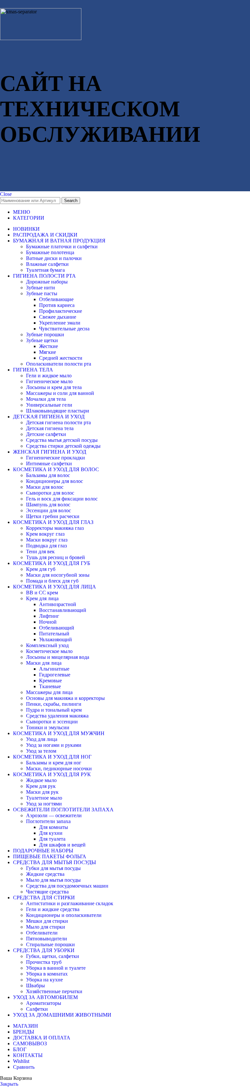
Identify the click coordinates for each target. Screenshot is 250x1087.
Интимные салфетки (49, 463)
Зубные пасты (41, 293)
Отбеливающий (56, 627)
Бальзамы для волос (48, 475)
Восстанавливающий (62, 610)
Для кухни (50, 833)
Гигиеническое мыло (49, 381)
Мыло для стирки (45, 927)
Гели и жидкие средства (52, 909)
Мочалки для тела (46, 399)
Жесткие (48, 346)
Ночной (48, 622)
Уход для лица (41, 739)
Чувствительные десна (64, 328)
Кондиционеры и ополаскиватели (64, 915)
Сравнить (24, 1067)
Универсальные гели (49, 405)
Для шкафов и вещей (62, 845)
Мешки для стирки (47, 921)
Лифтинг (49, 616)
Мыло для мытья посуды (53, 880)
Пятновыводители (46, 938)
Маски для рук (42, 792)
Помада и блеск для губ (52, 581)
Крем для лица (42, 598)
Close (6, 194)
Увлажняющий (55, 639)
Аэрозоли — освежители (54, 815)
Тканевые (50, 686)
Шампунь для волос (48, 504)
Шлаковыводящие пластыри (57, 410)
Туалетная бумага (45, 270)
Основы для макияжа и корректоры (65, 698)
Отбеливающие (56, 299)
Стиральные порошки (50, 944)
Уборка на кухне (44, 979)
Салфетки (37, 1009)
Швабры (35, 985)
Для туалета (52, 839)
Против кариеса (57, 305)
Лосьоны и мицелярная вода (57, 657)
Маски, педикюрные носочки (59, 768)
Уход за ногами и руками (53, 745)
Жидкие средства (45, 874)
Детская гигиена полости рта (58, 422)
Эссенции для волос (48, 510)
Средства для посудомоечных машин (67, 886)
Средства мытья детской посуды (62, 440)
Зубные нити (40, 287)
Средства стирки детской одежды (63, 446)
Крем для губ (40, 569)
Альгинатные (54, 669)
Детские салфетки (46, 434)
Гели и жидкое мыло (49, 375)
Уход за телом (41, 751)
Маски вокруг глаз (46, 540)
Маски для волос (44, 487)
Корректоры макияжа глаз (55, 528)
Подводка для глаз (46, 545)
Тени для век (40, 551)
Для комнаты (53, 827)
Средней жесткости (60, 358)
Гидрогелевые (54, 674)
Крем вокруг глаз (45, 534)
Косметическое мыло (49, 651)
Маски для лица (44, 663)
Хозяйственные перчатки (54, 991)
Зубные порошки (45, 334)
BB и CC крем (42, 592)
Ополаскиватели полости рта (58, 364)
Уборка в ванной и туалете (56, 968)
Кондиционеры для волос (54, 481)
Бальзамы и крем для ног (53, 762)
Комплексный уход (47, 645)
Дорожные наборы (47, 281)
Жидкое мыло (41, 780)
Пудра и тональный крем (54, 710)
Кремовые (50, 680)
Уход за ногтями (44, 803)
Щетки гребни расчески (52, 516)
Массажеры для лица (49, 692)
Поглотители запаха (48, 821)
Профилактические (60, 311)
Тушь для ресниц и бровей (55, 557)
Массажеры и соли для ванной (60, 393)
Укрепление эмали (59, 323)
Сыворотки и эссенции (52, 721)
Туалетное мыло (44, 798)
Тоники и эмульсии (47, 727)
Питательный (54, 633)
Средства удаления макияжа (57, 715)
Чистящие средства (47, 891)
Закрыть (9, 1084)
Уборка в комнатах (47, 974)
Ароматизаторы (43, 1003)
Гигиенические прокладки (55, 457)
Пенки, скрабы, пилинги (53, 704)
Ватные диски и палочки (54, 258)
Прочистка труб (44, 962)
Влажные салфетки (47, 264)
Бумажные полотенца (50, 252)
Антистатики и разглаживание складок (69, 903)
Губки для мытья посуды (53, 868)
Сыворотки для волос (50, 493)
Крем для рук (41, 786)
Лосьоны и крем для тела (54, 387)
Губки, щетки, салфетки (52, 956)
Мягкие (47, 352)
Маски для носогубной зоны (58, 575)
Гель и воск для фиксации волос (62, 498)
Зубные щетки (42, 340)
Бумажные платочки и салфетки (62, 246)
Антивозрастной (57, 604)
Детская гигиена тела (50, 428)
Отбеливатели (42, 932)
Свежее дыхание (57, 317)
